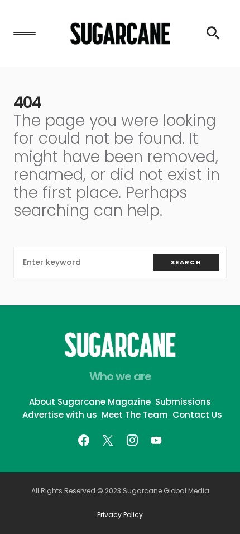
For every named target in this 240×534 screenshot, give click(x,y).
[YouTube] (156, 440)
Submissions (183, 402)
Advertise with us (59, 414)
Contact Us (197, 414)
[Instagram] (132, 440)
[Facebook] (83, 440)
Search (186, 262)
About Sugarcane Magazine (90, 402)
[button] (24, 33)
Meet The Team (135, 414)
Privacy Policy (120, 515)
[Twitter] (107, 440)
